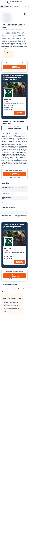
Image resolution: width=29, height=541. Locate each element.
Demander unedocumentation (19, 113)
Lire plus (5, 48)
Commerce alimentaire (10, 9)
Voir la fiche (8, 113)
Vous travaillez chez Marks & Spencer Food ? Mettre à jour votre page (14, 127)
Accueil (2, 9)
